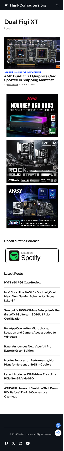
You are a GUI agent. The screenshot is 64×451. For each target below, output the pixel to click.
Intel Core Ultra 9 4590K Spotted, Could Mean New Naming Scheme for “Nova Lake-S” (31, 296)
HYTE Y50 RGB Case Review (22, 282)
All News (9, 72)
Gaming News (20, 72)
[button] (6, 5)
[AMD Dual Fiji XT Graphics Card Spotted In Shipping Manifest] (32, 53)
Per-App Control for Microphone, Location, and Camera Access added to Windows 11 (30, 333)
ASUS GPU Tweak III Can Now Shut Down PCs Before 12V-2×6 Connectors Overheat (31, 392)
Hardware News (34, 72)
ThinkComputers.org (28, 5)
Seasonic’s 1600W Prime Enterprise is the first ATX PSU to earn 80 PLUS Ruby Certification (31, 314)
